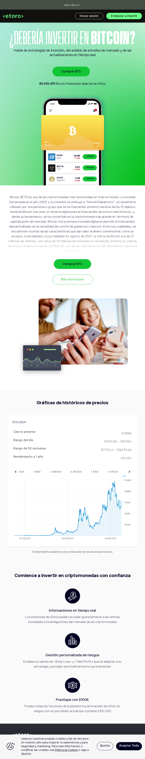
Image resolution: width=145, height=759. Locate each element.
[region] (72, 747)
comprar (90, 156)
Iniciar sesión (89, 16)
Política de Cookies (66, 749)
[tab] (37, 471)
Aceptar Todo (129, 745)
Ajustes (105, 745)
